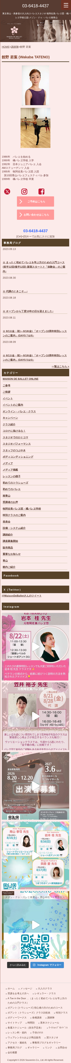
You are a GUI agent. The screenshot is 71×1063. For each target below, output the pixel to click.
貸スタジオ (52, 1037)
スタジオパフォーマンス (17, 443)
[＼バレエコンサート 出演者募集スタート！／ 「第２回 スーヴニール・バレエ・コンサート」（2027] (35, 786)
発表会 (6, 521)
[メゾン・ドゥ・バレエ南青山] (35, 31)
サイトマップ (15, 1022)
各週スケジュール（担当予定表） (25, 1027)
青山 (5, 560)
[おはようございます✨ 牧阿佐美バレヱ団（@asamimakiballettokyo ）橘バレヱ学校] (35, 925)
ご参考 (6, 385)
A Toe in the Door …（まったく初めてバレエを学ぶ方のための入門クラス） (37, 1000)
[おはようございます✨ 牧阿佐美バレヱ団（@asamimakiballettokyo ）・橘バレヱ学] (35, 647)
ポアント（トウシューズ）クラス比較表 (29, 1012)
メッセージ (26, 988)
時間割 (31, 1022)
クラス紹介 (9, 424)
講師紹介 (8, 534)
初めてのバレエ (12, 489)
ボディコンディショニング (18, 456)
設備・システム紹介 (14, 528)
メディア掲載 (10, 469)
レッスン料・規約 (17, 1032)
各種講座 (37, 1017)
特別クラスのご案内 (14, 515)
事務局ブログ (15, 1047)
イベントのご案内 (13, 405)
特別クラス (62, 1012)
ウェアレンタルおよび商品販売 (24, 1037)
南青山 (6, 495)
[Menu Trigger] (66, 5)
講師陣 (15, 47)
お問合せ (62, 1047)
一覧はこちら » (60, 366)
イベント (8, 398)
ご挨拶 (6, 392)
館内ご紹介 (9, 567)
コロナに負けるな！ (14, 430)
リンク (48, 1047)
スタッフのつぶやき (14, 450)
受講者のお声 (10, 502)
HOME (5, 47)
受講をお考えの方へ (18, 993)
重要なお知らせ (12, 554)
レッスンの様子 (12, 476)
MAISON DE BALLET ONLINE (20, 379)
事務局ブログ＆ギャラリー (46, 1042)
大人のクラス (45, 988)
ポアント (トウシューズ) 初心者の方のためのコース (35, 1007)
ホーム (11, 988)
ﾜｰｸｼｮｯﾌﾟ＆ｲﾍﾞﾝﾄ (58, 1027)
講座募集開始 (10, 541)
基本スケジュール (49, 1022)
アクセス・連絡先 (17, 1042)
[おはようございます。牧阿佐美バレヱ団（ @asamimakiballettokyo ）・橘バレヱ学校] (35, 716)
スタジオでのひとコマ (15, 437)
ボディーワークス (17, 1017)
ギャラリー (33, 1047)
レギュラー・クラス (45, 993)
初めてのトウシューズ (15, 482)
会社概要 (12, 1052)
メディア (8, 463)
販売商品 (8, 547)
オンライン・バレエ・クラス (19, 411)
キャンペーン (10, 417)
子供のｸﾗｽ (37, 1032)
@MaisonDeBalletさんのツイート (22, 595)
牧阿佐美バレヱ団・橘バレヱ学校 (22, 508)
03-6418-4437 (35, 5)
